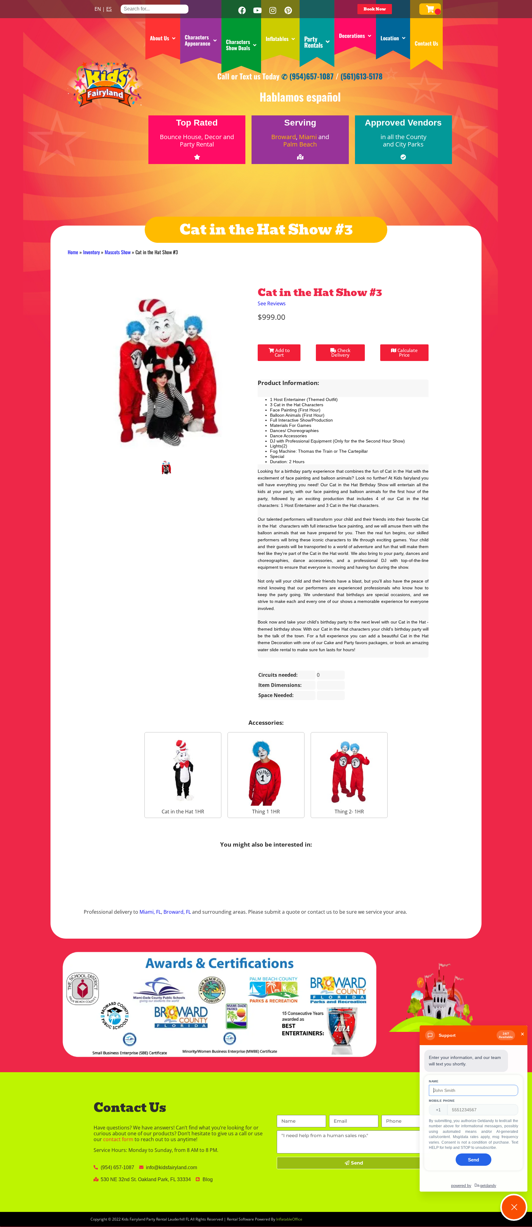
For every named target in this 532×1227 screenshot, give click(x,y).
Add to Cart (282, 352)
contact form (118, 1139)
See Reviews (272, 303)
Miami (308, 137)
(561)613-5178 (362, 76)
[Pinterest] (288, 10)
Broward (283, 137)
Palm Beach (300, 144)
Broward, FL (177, 911)
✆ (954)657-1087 (307, 76)
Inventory (91, 252)
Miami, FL (150, 911)
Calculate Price (407, 352)
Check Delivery (340, 352)
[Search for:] (154, 8)
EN (98, 9)
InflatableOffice (289, 1219)
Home (73, 252)
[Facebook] (242, 10)
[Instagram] (272, 10)
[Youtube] (257, 10)
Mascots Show (118, 252)
